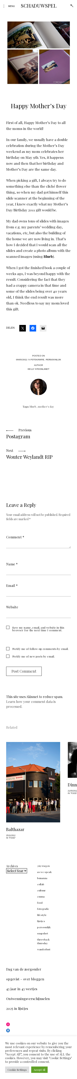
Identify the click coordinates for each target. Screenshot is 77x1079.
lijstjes (41, 921)
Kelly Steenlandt (38, 369)
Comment (15, 537)
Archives (12, 866)
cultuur (41, 890)
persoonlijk (53, 360)
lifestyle (42, 915)
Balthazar (15, 829)
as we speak (44, 872)
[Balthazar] (33, 782)
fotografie (38, 360)
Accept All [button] (39, 1069)
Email (12, 585)
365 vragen (43, 865)
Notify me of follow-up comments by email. (40, 648)
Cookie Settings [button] (17, 1069)
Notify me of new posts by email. (33, 656)
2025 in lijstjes (17, 1008)
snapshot (42, 933)
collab (40, 884)
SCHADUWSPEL (38, 5)
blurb (33, 406)
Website (12, 607)
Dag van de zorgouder (23, 969)
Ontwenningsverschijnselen (28, 999)
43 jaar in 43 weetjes (21, 989)
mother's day (46, 406)
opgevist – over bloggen (25, 979)
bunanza (42, 878)
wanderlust (44, 949)
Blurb (48, 256)
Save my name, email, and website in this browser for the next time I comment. (38, 628)
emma (41, 896)
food (40, 902)
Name (12, 564)
